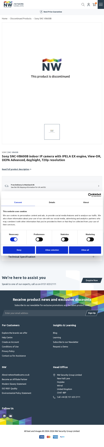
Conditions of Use (10, 346)
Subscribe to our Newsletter (65, 342)
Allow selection (52, 250)
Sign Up (92, 313)
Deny (19, 250)
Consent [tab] (18, 202)
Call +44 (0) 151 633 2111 (68, 397)
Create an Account (10, 342)
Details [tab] (52, 202)
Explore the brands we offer (14, 333)
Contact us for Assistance (14, 356)
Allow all (85, 250)
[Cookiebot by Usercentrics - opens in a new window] (90, 195)
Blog (55, 333)
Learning (57, 337)
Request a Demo (60, 346)
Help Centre (7, 337)
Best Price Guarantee (53, 12)
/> (3, 24)
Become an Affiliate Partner (14, 379)
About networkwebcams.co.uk (15, 375)
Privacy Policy (8, 351)
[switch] (39, 239)
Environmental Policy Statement (16, 393)
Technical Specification (21, 256)
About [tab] (86, 202)
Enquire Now (92, 280)
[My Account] (88, 4)
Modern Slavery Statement (14, 384)
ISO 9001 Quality (9, 388)
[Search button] (83, 4)
